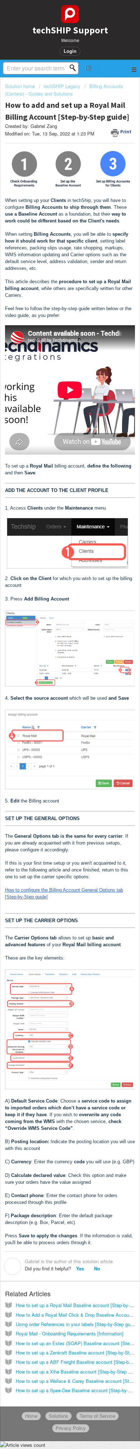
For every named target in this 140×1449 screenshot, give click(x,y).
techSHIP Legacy (62, 86)
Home (31, 1415)
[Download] (56, 741)
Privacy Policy (71, 1428)
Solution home (20, 86)
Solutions (58, 1415)
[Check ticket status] (88, 67)
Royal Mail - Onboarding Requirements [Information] (69, 1333)
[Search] (74, 68)
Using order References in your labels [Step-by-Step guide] (77, 1324)
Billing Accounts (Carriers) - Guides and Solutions (64, 90)
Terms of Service (97, 1415)
